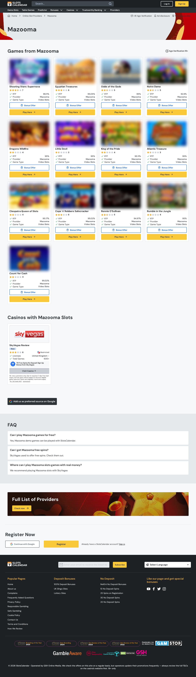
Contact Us (13, 619)
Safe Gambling (14, 611)
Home (10, 584)
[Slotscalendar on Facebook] (154, 588)
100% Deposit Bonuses (64, 584)
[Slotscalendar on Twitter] (159, 588)
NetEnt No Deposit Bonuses (113, 584)
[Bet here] (15, 381)
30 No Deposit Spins (110, 597)
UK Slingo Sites (61, 588)
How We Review (15, 628)
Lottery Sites (60, 593)
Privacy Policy (14, 602)
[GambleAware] (28, 382)
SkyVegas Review (19, 345)
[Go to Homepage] (17, 4)
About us (12, 588)
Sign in (122, 544)
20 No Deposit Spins (110, 602)
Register (61, 544)
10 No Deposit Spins (109, 588)
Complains (12, 593)
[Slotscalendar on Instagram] (165, 588)
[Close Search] (110, 3)
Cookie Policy (14, 615)
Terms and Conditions (18, 624)
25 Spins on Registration (111, 593)
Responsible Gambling (18, 606)
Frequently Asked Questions (21, 597)
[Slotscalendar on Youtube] (149, 588)
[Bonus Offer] (29, 105)
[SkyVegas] (29, 334)
